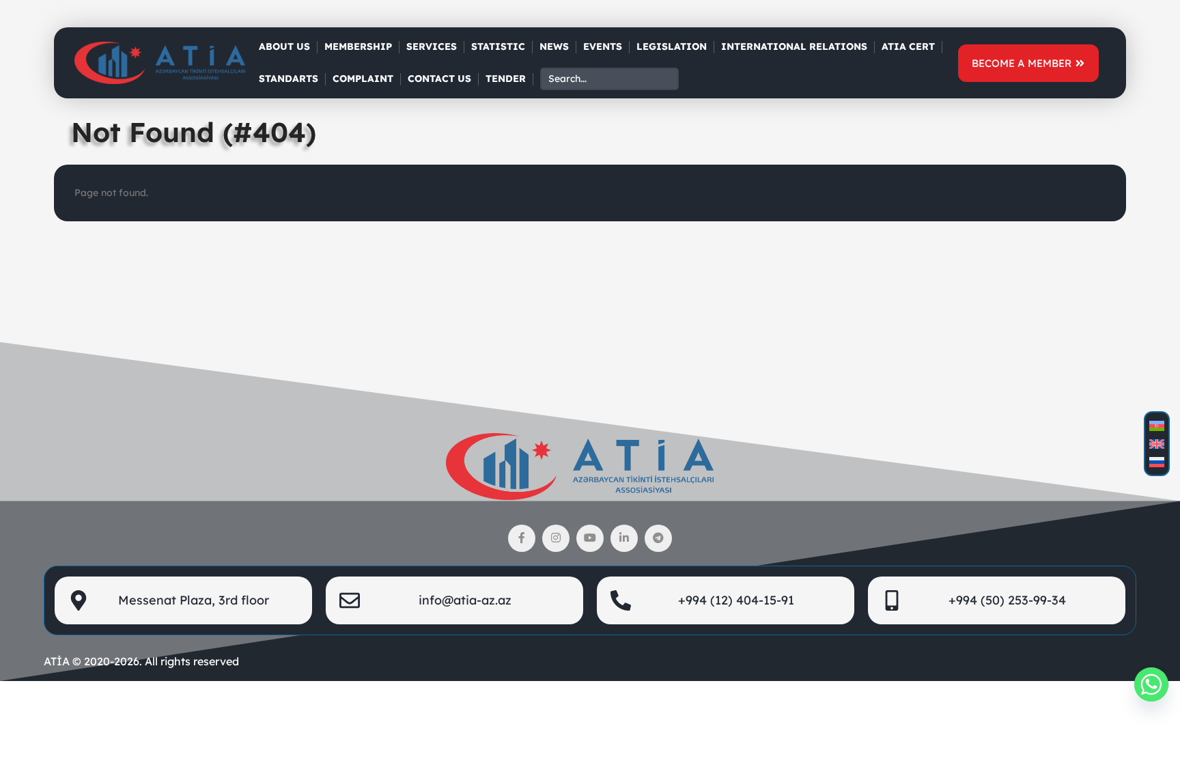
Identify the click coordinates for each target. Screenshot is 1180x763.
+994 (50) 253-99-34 (1007, 600)
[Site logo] (159, 62)
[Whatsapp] (1151, 684)
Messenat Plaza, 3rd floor (193, 600)
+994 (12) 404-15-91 (736, 600)
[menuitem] (1156, 426)
